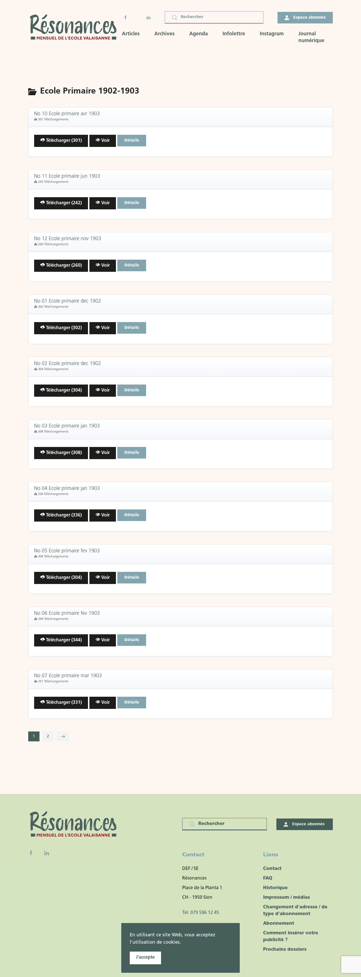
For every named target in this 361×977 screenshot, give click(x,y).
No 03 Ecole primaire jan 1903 (67, 426)
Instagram (272, 34)
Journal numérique (311, 38)
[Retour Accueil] (75, 28)
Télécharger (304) (63, 390)
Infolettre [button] (234, 34)
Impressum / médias (286, 897)
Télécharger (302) (63, 328)
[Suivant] (62, 736)
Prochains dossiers (285, 949)
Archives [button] (164, 34)
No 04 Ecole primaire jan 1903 (67, 488)
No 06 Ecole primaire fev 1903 (67, 613)
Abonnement (278, 923)
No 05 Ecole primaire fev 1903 (67, 551)
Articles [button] (131, 34)
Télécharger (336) (63, 515)
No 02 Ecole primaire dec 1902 (67, 363)
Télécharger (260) (63, 265)
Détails (131, 140)
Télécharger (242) (63, 203)
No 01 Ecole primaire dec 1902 (67, 301)
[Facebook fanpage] (31, 853)
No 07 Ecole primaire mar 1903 (68, 676)
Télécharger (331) (63, 702)
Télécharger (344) (63, 640)
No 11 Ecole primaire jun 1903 (67, 176)
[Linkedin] (46, 853)
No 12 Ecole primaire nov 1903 (67, 239)
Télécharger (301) (63, 140)
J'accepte (145, 957)
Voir (105, 140)
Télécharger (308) (63, 453)
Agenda (198, 34)
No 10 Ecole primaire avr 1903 (67, 114)
